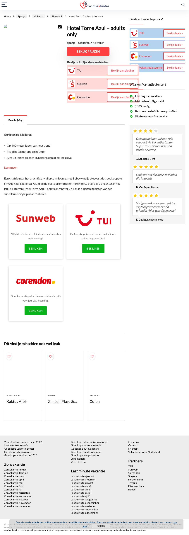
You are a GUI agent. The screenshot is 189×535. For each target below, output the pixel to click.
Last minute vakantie (16, 445)
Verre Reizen (78, 461)
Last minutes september (85, 502)
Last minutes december (84, 512)
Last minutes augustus (84, 499)
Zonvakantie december (17, 506)
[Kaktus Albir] (22, 374)
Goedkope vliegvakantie (18, 451)
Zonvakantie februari (16, 472)
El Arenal (57, 16)
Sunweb (133, 469)
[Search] (183, 5)
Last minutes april (81, 486)
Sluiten (101, 525)
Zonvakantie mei (13, 482)
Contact (133, 445)
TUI (130, 466)
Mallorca (38, 16)
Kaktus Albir (16, 401)
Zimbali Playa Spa (62, 401)
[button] (60, 26)
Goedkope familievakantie (86, 451)
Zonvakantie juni (13, 486)
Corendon (134, 472)
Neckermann (135, 479)
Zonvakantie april (14, 479)
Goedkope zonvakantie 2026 (20, 455)
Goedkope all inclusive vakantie (89, 441)
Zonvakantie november (17, 502)
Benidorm (95, 395)
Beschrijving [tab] (15, 120)
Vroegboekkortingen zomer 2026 (23, 441)
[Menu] (4, 5)
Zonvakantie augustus (17, 492)
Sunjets (132, 476)
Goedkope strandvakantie (86, 445)
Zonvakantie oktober (16, 499)
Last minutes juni (80, 492)
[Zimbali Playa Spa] (64, 374)
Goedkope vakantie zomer (19, 448)
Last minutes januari (82, 476)
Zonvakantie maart (15, 476)
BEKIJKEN (36, 248)
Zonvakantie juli (13, 489)
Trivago (132, 482)
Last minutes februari (83, 479)
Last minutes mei (80, 489)
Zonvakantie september (18, 496)
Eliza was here (136, 486)
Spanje (21, 16)
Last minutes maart (82, 482)
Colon (95, 401)
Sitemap (133, 448)
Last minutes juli (80, 496)
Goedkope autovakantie (85, 448)
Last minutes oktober (83, 506)
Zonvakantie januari (15, 469)
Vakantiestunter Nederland (144, 451)
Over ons (133, 441)
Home (7, 16)
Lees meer (10, 167)
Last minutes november (84, 509)
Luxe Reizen (78, 458)
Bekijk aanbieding (122, 70)
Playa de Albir (13, 395)
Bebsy (131, 489)
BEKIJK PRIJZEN (88, 51)
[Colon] (106, 374)
